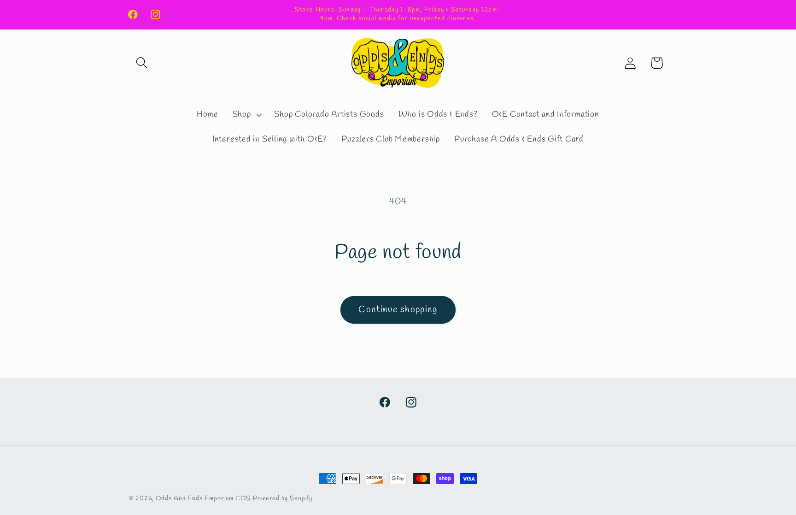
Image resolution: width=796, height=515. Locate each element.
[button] (142, 63)
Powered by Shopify (282, 498)
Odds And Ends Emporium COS (203, 498)
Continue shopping (397, 310)
